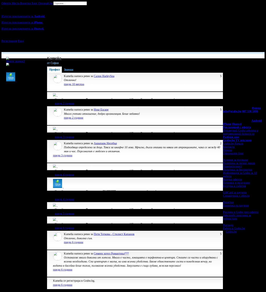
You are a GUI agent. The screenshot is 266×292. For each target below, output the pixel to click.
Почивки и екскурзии (236, 182)
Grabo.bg (231, 231)
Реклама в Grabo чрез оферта (240, 212)
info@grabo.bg (232, 111)
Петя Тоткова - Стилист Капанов (114, 234)
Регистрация (9, 40)
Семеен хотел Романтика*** (111, 253)
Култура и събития (234, 185)
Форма (256, 107)
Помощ (227, 150)
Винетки (228, 202)
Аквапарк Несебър (105, 143)
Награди (228, 225)
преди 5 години (64, 213)
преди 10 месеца (74, 84)
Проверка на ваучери (236, 205)
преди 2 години (64, 103)
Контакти (229, 146)
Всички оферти (232, 179)
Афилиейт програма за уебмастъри (237, 217)
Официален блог (233, 153)
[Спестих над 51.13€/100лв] (63, 187)
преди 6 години (64, 227)
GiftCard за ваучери (235, 192)
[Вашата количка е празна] (1, 6)
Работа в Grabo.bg (234, 228)
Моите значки (15, 61)
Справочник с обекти (236, 195)
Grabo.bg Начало (233, 143)
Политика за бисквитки (237, 169)
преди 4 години (64, 174)
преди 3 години (64, 136)
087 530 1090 (250, 111)
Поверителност (232, 166)
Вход (21, 40)
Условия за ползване (235, 159)
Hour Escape (101, 109)
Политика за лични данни (239, 163)
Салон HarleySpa (104, 76)
